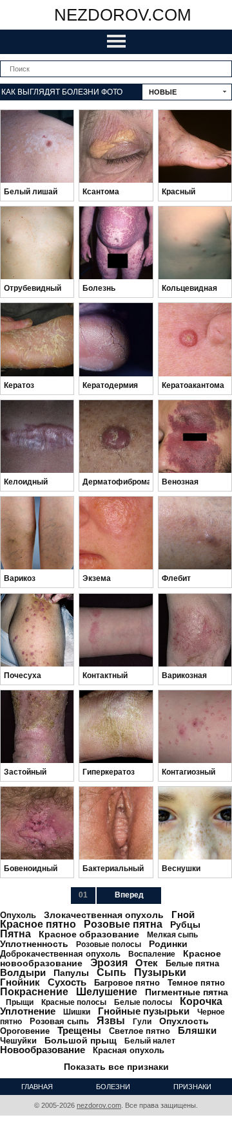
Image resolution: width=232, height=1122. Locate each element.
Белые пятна (192, 963)
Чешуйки (18, 1040)
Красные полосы (73, 1002)
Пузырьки (160, 972)
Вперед (129, 894)
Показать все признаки (116, 1067)
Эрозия (109, 962)
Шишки (76, 1011)
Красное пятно (38, 924)
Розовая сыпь (59, 1021)
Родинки (168, 944)
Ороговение (25, 1031)
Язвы (111, 1020)
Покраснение (34, 991)
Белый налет (149, 1040)
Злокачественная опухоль (104, 915)
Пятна (15, 933)
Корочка (201, 1001)
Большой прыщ (80, 1040)
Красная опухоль (128, 1050)
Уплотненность (34, 944)
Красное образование (89, 934)
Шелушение (106, 991)
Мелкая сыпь (172, 934)
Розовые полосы (108, 944)
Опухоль (18, 915)
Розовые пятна (123, 924)
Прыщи (20, 1002)
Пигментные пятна (186, 992)
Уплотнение (27, 1011)
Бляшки (197, 1030)
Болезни (113, 1086)
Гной (183, 914)
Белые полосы (143, 1002)
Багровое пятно (127, 983)
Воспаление (151, 954)
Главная (37, 1086)
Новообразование (42, 1049)
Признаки (192, 1086)
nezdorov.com (122, 14)
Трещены (79, 1030)
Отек (146, 962)
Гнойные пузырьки (143, 1011)
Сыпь (111, 972)
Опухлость (184, 1021)
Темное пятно (196, 983)
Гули (142, 1021)
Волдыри (23, 972)
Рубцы (185, 924)
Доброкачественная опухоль (60, 954)
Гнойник (20, 982)
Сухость (67, 982)
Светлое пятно (139, 1031)
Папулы (71, 973)
